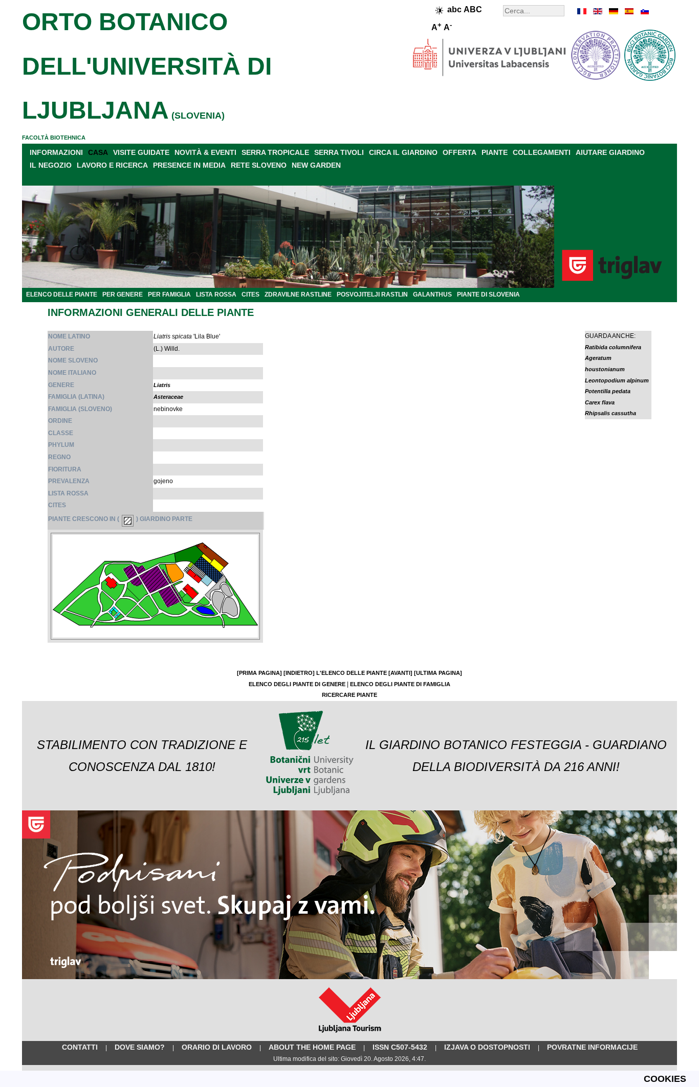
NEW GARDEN (316, 165)
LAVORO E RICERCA (112, 165)
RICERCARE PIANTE (349, 695)
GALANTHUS (432, 294)
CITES (250, 294)
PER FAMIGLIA (169, 294)
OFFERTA (459, 152)
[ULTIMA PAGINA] (438, 673)
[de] (613, 11)
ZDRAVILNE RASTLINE (298, 294)
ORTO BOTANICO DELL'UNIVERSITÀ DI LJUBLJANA (147, 66)
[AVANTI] (400, 673)
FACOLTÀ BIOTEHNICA (53, 137)
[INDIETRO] (299, 673)
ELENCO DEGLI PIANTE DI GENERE (297, 684)
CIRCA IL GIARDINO (403, 152)
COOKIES (665, 1079)
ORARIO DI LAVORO (217, 1047)
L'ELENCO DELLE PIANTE (351, 673)
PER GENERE (122, 294)
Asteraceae (168, 397)
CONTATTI (80, 1047)
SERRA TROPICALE (275, 152)
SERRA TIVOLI (339, 152)
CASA (98, 152)
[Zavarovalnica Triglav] (349, 977)
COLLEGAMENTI (542, 152)
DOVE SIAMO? (140, 1047)
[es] (628, 11)
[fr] (582, 11)
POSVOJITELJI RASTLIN (372, 294)
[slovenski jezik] (644, 11)
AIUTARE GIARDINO (610, 152)
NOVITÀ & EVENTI (205, 152)
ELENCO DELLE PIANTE (61, 294)
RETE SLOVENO (259, 165)
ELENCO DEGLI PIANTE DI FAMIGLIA (400, 684)
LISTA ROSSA (216, 294)
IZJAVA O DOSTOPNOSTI (487, 1047)
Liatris (162, 385)
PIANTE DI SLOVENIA (488, 294)
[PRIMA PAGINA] (259, 673)
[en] (598, 11)
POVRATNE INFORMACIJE (592, 1047)
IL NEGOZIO (51, 165)
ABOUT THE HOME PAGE (312, 1047)
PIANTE (495, 152)
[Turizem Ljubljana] (350, 1035)
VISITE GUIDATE (141, 152)
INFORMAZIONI (56, 152)
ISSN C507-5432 (400, 1047)
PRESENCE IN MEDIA (189, 165)
